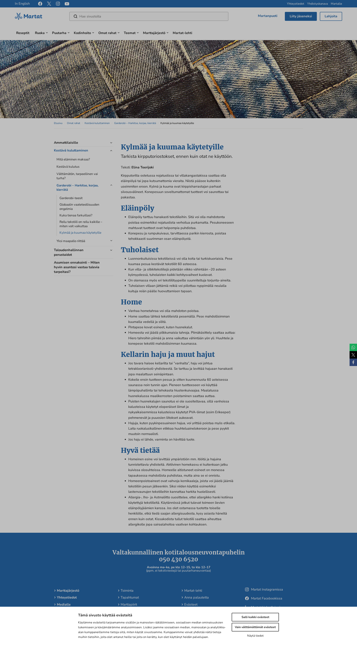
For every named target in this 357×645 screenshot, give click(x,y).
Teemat (130, 33)
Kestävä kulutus (68, 167)
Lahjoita (331, 16)
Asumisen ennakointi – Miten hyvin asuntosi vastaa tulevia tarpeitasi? (77, 267)
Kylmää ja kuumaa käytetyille (80, 232)
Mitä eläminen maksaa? (73, 159)
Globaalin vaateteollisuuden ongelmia (79, 206)
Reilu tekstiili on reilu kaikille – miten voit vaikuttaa (81, 224)
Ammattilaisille (66, 142)
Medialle (64, 604)
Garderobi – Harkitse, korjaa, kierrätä (135, 123)
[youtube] (67, 3)
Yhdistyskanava (317, 4)
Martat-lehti (182, 33)
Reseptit (22, 33)
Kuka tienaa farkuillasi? (76, 215)
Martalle (336, 4)
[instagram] (58, 4)
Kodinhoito (82, 33)
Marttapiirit (129, 604)
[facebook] (40, 4)
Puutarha (59, 33)
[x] (49, 4)
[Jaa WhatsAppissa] (353, 347)
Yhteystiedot (295, 4)
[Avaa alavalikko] (47, 32)
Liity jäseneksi (301, 16)
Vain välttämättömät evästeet (255, 627)
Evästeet (190, 604)
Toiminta (127, 590)
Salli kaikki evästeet (255, 617)
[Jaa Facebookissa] (353, 362)
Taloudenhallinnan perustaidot (68, 252)
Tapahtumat (130, 597)
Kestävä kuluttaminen (97, 123)
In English (22, 3)
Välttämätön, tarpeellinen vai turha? (77, 176)
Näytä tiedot (255, 636)
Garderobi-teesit (71, 198)
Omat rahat (107, 33)
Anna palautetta (196, 597)
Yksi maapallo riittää (71, 241)
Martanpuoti (267, 16)
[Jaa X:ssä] (353, 355)
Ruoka (40, 33)
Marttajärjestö (154, 33)
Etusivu (58, 123)
